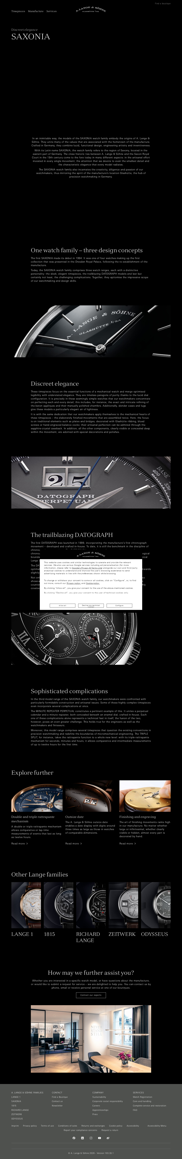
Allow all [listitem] (62, 605)
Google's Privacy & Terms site (87, 568)
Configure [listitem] (119, 605)
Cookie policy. (93, 583)
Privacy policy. (74, 583)
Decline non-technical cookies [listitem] (91, 606)
